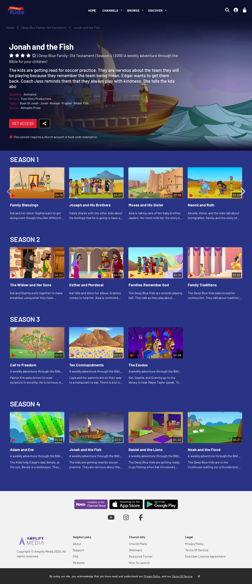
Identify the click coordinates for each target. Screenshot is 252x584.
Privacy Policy (194, 544)
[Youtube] (111, 517)
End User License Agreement (205, 556)
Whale (78, 103)
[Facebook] (141, 517)
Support (78, 550)
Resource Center (141, 556)
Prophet (67, 103)
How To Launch (139, 562)
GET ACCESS (23, 123)
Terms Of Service (196, 550)
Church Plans (138, 544)
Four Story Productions (36, 98)
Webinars (135, 550)
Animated (30, 94)
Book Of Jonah (29, 103)
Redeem (78, 562)
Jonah (44, 103)
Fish (86, 103)
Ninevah (55, 103)
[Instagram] (126, 517)
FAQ (75, 556)
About (77, 544)
